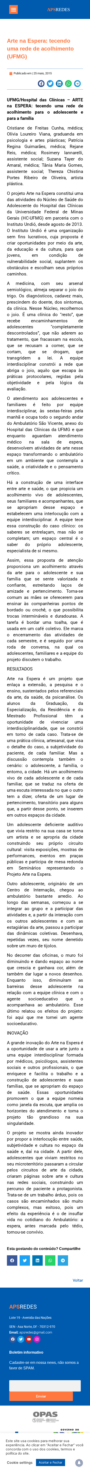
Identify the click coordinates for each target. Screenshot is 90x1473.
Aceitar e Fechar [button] (50, 1462)
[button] (13, 9)
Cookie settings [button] (20, 1463)
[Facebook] (12, 1339)
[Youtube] (28, 1339)
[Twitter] (20, 1339)
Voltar (78, 1280)
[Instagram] (36, 1339)
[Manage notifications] (79, 1463)
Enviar (41, 1396)
